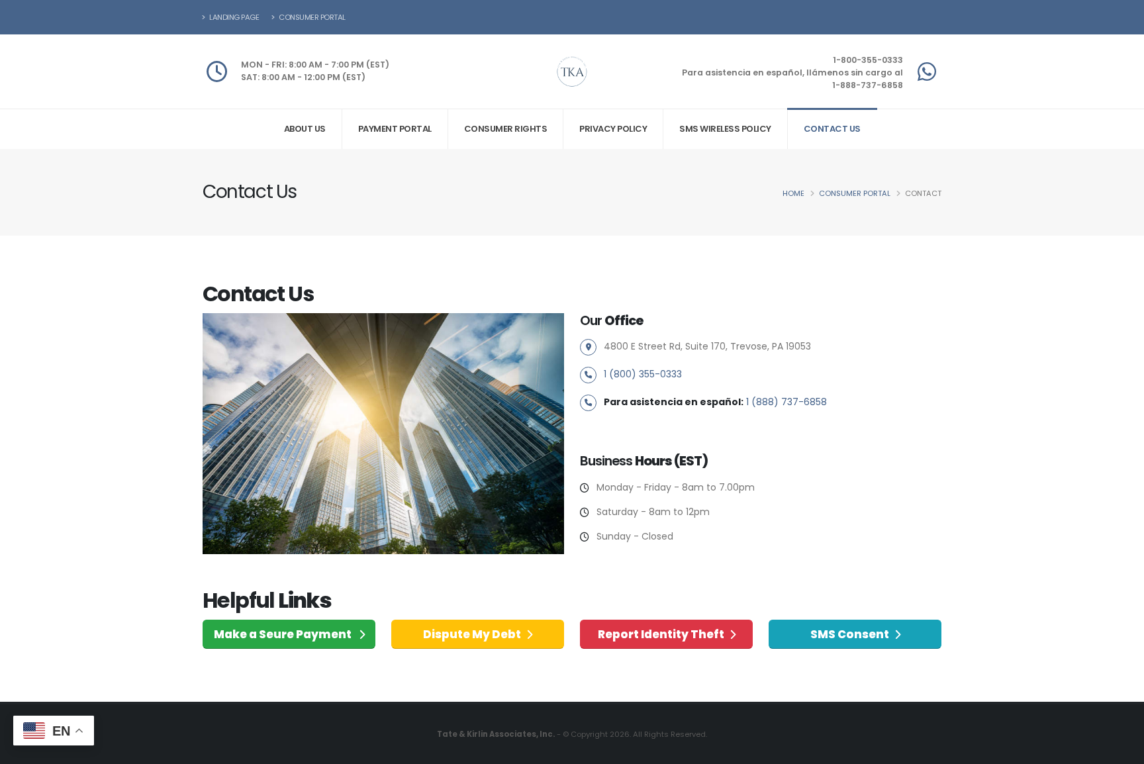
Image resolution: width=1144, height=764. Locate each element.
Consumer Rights (506, 128)
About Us (305, 128)
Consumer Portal (311, 17)
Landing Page (234, 17)
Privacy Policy (613, 128)
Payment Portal (395, 128)
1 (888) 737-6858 (786, 401)
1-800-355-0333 (868, 60)
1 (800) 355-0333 (643, 374)
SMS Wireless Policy (725, 128)
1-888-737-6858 (867, 85)
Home (793, 193)
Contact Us (832, 128)
